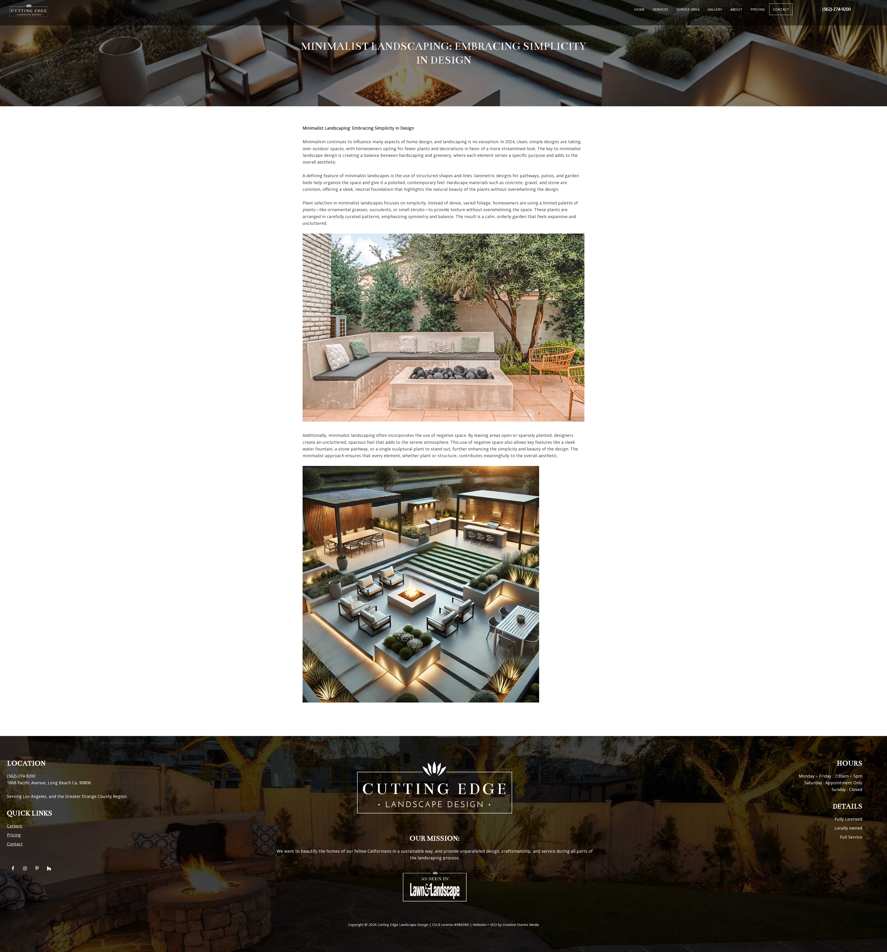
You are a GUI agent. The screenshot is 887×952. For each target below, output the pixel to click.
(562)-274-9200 (836, 9)
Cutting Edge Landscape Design (403, 924)
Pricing (14, 835)
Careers (14, 826)
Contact (15, 844)
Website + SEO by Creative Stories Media (506, 924)
